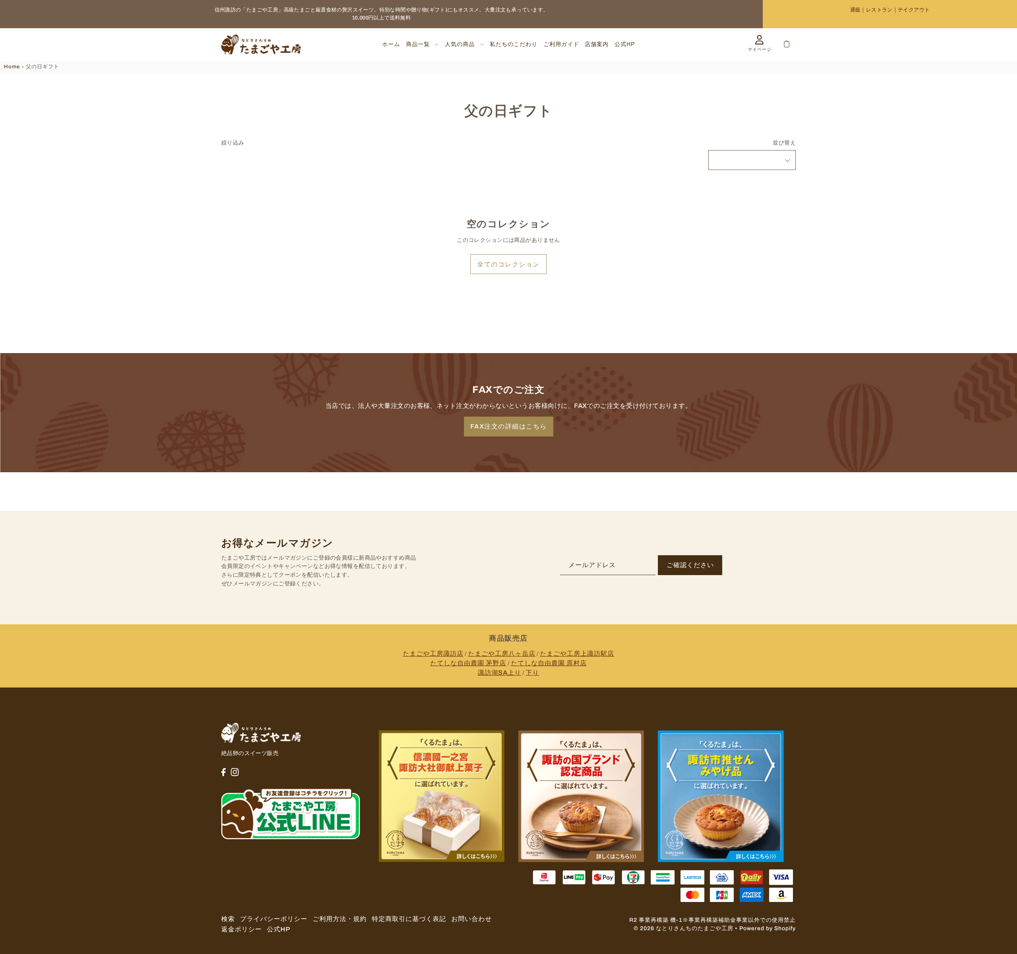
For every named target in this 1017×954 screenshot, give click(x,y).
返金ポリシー (241, 928)
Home (12, 67)
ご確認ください (690, 565)
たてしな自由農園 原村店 (549, 663)
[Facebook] (223, 772)
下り (532, 672)
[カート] (787, 44)
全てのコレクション (508, 264)
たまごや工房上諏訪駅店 (577, 653)
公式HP (278, 928)
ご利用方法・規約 (340, 918)
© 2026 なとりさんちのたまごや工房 (683, 928)
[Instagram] (235, 772)
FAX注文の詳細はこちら (508, 426)
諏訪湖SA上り (499, 672)
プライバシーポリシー (273, 918)
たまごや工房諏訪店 (433, 653)
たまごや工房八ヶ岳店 (502, 653)
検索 (228, 918)
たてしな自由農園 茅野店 (468, 663)
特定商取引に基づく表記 (409, 918)
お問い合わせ (471, 918)
